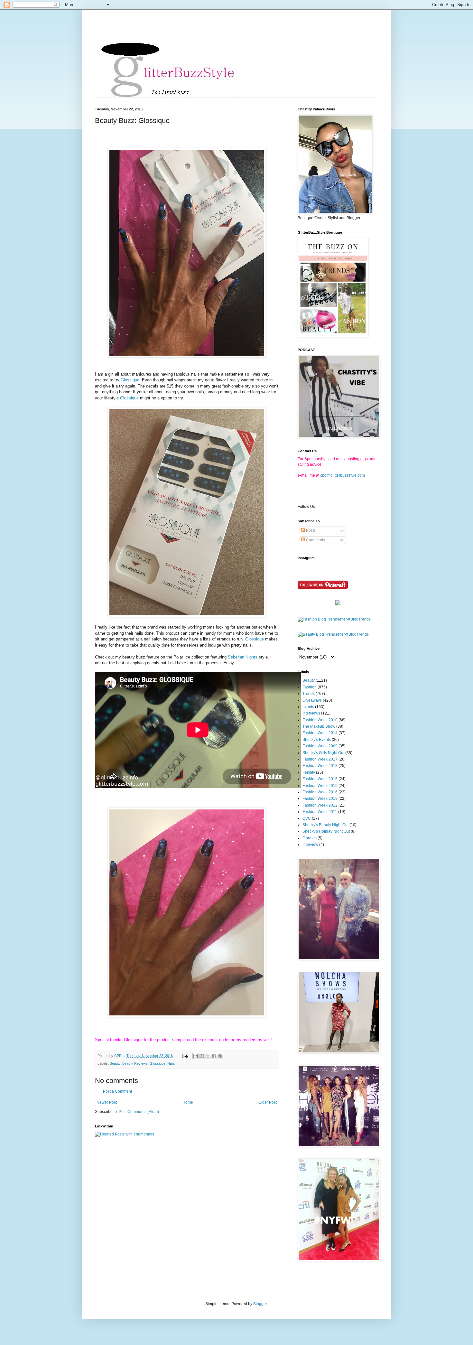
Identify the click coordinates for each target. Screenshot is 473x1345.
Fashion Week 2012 (320, 805)
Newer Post (107, 1102)
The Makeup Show (318, 726)
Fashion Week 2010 (320, 720)
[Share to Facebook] (214, 1056)
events (308, 707)
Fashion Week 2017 (320, 759)
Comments (315, 540)
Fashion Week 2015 (320, 779)
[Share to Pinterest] (220, 1056)
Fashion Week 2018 (320, 798)
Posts (310, 530)
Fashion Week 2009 (320, 746)
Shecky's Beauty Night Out (325, 825)
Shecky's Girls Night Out (323, 753)
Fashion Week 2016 (320, 792)
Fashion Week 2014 (320, 733)
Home (187, 1102)
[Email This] (195, 1056)
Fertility (308, 772)
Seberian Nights (242, 657)
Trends (308, 693)
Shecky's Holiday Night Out (326, 831)
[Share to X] (208, 1056)
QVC (306, 818)
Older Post (267, 1102)
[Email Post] (185, 1056)
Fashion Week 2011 (319, 811)
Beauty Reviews (135, 1063)
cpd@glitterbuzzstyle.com (342, 475)
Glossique (130, 380)
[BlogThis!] (202, 1056)
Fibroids (309, 838)
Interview (310, 844)
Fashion (309, 687)
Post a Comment (117, 1091)
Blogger (260, 1304)
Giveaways (312, 700)
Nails (171, 1063)
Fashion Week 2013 (320, 765)
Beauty (115, 1063)
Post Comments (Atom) (139, 1111)
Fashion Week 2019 (320, 785)
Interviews (311, 713)
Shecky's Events (316, 739)
